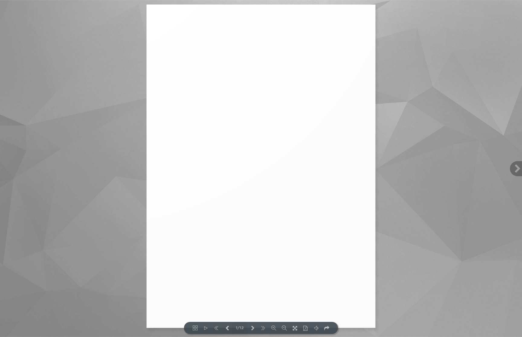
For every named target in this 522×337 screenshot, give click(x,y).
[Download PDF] (305, 328)
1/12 (240, 328)
